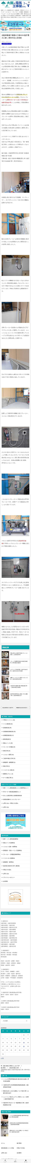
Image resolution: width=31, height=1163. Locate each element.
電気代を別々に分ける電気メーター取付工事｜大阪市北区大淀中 (19, 1131)
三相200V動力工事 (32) (9, 758)
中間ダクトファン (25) (9, 720)
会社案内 (5, 881)
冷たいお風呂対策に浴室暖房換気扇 (12, 795)
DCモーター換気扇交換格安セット (12, 791)
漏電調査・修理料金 (8, 862)
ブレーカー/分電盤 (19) (9, 747)
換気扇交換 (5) (7, 739)
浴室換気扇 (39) (7, 727)
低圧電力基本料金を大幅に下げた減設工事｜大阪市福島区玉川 (19, 694)
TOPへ (15, 1161)
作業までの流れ (7, 869)
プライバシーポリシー (9, 877)
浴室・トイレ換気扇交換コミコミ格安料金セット (16, 788)
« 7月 (2, 1058)
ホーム (3, 1143)
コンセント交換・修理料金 (10, 846)
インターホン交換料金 (9, 858)
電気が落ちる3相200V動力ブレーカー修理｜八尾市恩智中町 (19, 654)
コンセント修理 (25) (8, 754)
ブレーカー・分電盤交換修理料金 (12, 854)
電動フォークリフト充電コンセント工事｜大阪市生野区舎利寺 (19, 678)
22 (24, 1046)
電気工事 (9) (6, 766)
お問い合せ (6, 807)
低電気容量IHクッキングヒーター (12, 799)
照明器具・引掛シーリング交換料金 (12, 850)
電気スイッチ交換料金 (9, 842)
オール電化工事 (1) (8, 777)
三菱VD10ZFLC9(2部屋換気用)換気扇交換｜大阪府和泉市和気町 (19, 1123)
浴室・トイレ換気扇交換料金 (10, 839)
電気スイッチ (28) (8, 743)
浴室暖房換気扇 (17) (8, 735)
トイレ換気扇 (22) (8, 724)
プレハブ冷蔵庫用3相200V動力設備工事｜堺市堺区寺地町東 (19, 662)
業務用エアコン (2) (8, 774)
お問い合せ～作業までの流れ (10, 803)
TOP (11, 1065)
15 (24, 1042)
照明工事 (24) (6, 750)
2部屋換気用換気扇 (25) (9, 731)
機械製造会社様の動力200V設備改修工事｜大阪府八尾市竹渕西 (23, 707)
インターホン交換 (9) (8, 770)
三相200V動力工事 (6, 43)
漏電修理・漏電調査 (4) (9, 762)
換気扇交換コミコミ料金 (7, 1148)
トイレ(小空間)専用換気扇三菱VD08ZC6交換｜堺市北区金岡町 (19, 1116)
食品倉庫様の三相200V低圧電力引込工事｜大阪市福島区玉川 (9, 707)
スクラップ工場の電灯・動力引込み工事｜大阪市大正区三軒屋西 (19, 670)
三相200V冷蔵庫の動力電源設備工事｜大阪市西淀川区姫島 (18, 686)
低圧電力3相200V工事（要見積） (11, 866)
